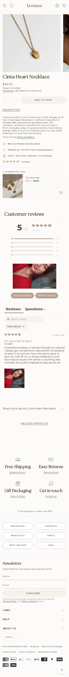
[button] (34, 276)
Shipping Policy (17, 472)
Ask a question (22, 295)
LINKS (6, 610)
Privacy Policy (10, 601)
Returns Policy (51, 472)
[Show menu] (4, 5)
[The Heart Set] (13, 186)
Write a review (47, 295)
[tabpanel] (34, 353)
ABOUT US (9, 628)
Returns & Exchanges (52, 646)
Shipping (8, 90)
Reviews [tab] (14, 309)
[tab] (35, 309)
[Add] (61, 192)
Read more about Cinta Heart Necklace (29, 408)
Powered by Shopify (47, 652)
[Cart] (64, 5)
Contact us (51, 496)
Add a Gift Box (18, 496)
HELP (6, 619)
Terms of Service (30, 601)
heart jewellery (26, 137)
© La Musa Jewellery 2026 (15, 646)
